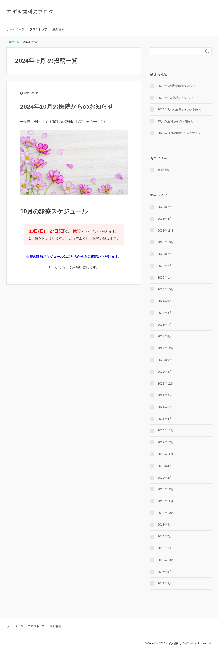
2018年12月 (166, 489)
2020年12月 (166, 430)
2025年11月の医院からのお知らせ (180, 133)
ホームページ (15, 29)
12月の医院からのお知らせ (176, 121)
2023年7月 (165, 324)
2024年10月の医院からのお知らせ (67, 106)
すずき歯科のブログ (30, 11)
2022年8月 (165, 371)
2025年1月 (165, 277)
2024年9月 (165, 301)
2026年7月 (165, 207)
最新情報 (58, 29)
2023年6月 (165, 336)
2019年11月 (165, 454)
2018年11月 (165, 501)
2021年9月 (165, 395)
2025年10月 (166, 242)
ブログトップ (38, 29)
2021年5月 (165, 407)
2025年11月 (165, 230)
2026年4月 (165, 218)
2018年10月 (166, 513)
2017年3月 (165, 583)
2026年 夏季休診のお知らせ (176, 86)
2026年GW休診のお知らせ (175, 97)
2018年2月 (165, 548)
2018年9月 (165, 524)
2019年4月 (165, 466)
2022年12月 (166, 348)
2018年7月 (165, 536)
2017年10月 (166, 560)
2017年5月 (165, 571)
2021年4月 (165, 418)
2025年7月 (165, 254)
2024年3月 (165, 312)
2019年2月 (165, 477)
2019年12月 (166, 442)
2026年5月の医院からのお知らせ (180, 109)
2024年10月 (166, 289)
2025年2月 (165, 265)
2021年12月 (166, 383)
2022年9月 (165, 360)
